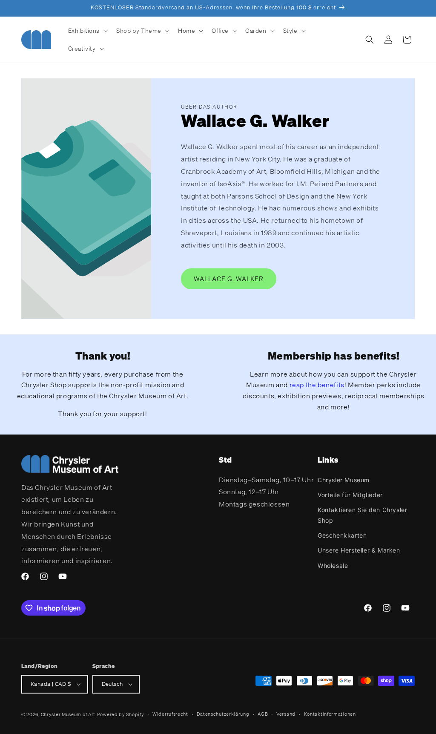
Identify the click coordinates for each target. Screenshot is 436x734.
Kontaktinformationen (330, 714)
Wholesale (333, 565)
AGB (263, 714)
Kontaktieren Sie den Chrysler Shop (362, 515)
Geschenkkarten (342, 535)
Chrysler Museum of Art (68, 714)
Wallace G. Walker (229, 278)
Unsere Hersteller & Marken (359, 550)
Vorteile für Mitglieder (350, 494)
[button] (87, 31)
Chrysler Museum (344, 480)
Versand (285, 714)
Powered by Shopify (120, 714)
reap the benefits (317, 384)
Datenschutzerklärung (223, 714)
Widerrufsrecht (170, 714)
